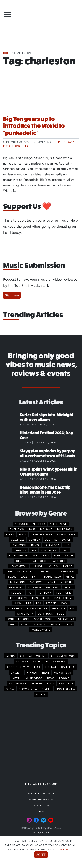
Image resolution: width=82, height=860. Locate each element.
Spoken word (44, 619)
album (10, 656)
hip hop (32, 672)
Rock (63, 603)
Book (22, 534)
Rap (38, 603)
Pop (30, 592)
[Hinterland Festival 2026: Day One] (11, 437)
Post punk (63, 592)
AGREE (41, 854)
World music (41, 629)
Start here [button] (12, 295)
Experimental (18, 555)
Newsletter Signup (43, 783)
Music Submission (41, 799)
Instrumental (66, 571)
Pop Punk (44, 592)
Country (51, 539)
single (46, 689)
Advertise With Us (41, 793)
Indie (8, 571)
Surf (13, 624)
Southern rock (19, 619)
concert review (18, 666)
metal (16, 678)
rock (50, 683)
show (10, 689)
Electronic (49, 550)
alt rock (22, 661)
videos (41, 694)
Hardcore (58, 561)
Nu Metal (52, 587)
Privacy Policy (41, 832)
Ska (26, 146)
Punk (6, 146)
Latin (36, 576)
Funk (57, 555)
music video (33, 678)
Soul (60, 613)
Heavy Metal (18, 566)
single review (65, 689)
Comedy (34, 539)
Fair (35, 555)
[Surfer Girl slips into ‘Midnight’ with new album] (11, 419)
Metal (70, 576)
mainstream (62, 672)
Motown (36, 582)
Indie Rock (24, 571)
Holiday (53, 566)
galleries (68, 666)
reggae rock (18, 683)
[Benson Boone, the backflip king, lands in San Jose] (11, 491)
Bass (32, 529)
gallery (16, 672)
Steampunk (66, 619)
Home (7, 52)
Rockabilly (14, 608)
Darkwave (19, 545)
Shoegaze (58, 608)
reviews (36, 683)
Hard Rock (39, 561)
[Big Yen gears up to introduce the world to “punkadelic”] (41, 96)
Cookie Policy (65, 849)
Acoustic (21, 524)
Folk (45, 555)
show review (28, 689)
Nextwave (35, 587)
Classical (17, 539)
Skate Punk (25, 613)
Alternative (58, 524)
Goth (69, 555)
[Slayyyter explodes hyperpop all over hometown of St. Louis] (11, 455)
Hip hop (61, 141)
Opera (68, 587)
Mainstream (52, 576)
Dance (66, 539)
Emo (64, 550)
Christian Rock (42, 534)
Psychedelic (40, 598)
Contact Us (41, 805)
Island (12, 576)
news (50, 678)
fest (37, 666)
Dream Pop (51, 545)
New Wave (16, 587)
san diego (66, 683)
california (41, 661)
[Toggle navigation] (7, 15)
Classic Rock (66, 534)
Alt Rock (39, 524)
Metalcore (17, 582)
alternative (37, 656)
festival (51, 666)
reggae (64, 678)
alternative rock (63, 656)
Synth (25, 624)
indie (45, 672)
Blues (10, 534)
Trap (68, 624)
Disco (35, 545)
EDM (33, 550)
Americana (17, 529)
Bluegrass (64, 529)
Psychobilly (62, 598)
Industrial (44, 571)
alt (22, 656)
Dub (66, 545)
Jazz (71, 141)
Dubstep (20, 550)
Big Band (46, 529)
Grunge (21, 561)
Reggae (17, 146)
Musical (66, 582)
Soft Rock (45, 613)
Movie (51, 582)
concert (59, 661)
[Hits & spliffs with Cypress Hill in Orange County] (11, 473)
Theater (55, 624)
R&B (28, 603)
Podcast (17, 592)
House (67, 566)
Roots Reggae (37, 608)
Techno (39, 624)
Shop (41, 811)
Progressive (19, 598)
